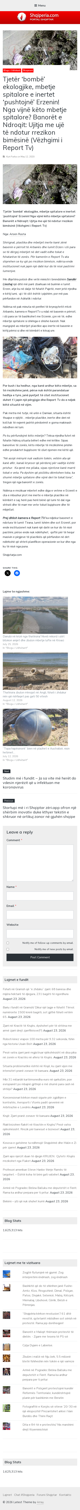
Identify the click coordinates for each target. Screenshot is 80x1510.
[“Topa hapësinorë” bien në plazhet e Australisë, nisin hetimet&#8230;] (36, 727)
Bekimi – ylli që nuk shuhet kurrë (24, 1201)
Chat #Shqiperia (24, 1495)
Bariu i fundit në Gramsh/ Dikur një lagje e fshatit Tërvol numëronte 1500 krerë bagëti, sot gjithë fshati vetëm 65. (38, 1012)
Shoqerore (28, 70)
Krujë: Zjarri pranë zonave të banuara (26, 1116)
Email (11, 906)
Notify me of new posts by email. (54, 949)
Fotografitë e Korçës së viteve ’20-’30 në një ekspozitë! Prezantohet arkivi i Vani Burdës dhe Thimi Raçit (50, 1411)
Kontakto (65, 1495)
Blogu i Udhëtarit (12, 70)
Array (40, 1502)
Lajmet (7, 1495)
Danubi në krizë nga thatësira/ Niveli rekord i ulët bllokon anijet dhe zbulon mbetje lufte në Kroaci (34, 638)
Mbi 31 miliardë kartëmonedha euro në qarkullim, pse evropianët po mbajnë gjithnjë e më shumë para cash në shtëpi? (38, 1084)
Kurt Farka (11, 156)
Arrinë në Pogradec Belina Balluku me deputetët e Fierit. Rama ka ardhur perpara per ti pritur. (47, 1375)
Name (12, 887)
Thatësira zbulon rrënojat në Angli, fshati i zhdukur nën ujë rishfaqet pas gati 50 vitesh (34, 694)
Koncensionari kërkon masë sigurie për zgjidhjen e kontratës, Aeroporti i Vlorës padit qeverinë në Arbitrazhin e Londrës (34, 1102)
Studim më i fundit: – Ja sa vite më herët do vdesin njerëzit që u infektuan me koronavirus (39, 782)
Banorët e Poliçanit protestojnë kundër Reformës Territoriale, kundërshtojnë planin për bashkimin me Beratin (48, 1393)
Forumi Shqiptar (47, 1495)
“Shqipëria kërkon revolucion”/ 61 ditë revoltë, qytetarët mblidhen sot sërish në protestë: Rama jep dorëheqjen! (49, 1318)
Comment (14, 840)
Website (12, 925)
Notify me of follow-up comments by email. (48, 943)
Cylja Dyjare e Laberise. (38, 1345)
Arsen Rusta (17, 234)
